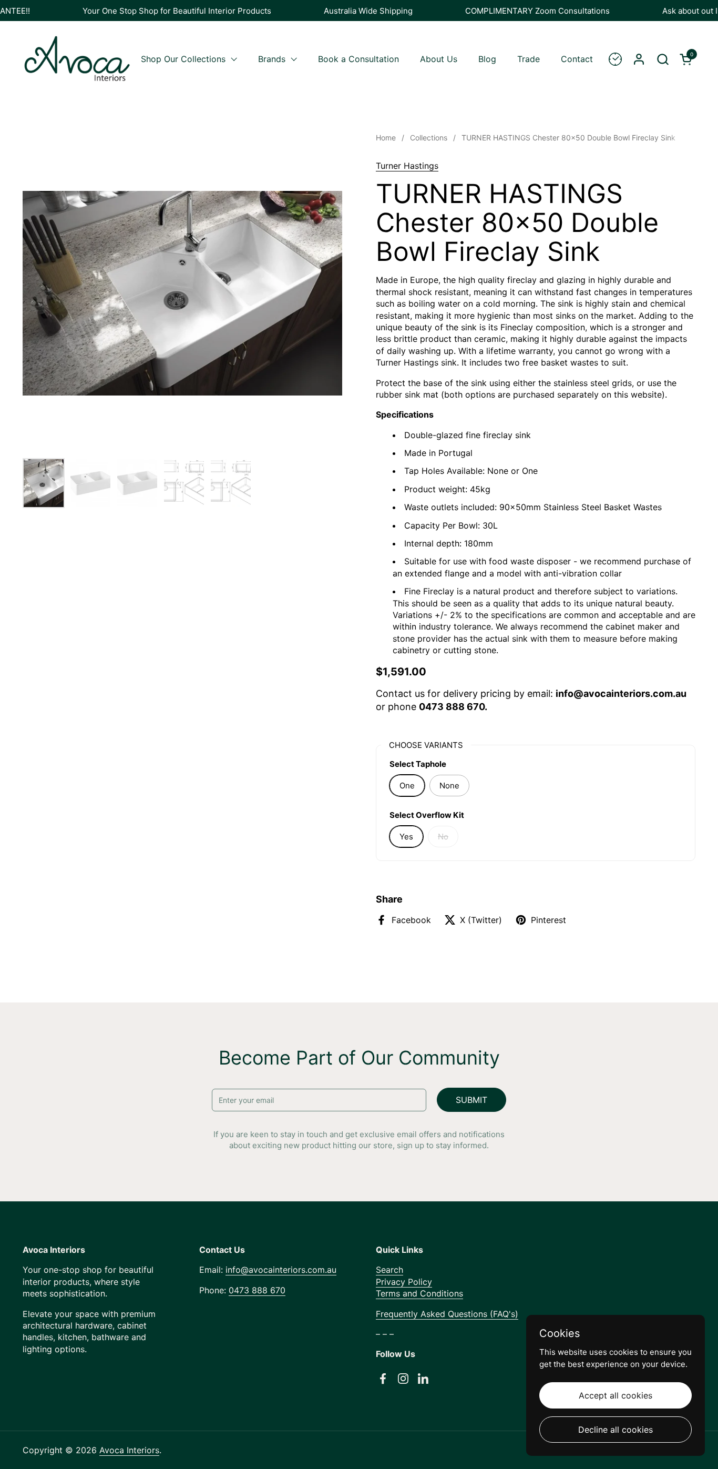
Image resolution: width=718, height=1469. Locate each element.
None (449, 786)
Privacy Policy (404, 1281)
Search (389, 1269)
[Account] (638, 59)
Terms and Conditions (419, 1293)
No (443, 837)
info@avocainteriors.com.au (280, 1269)
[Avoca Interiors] (77, 59)
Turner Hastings (407, 165)
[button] (662, 59)
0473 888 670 (257, 1290)
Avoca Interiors (129, 1450)
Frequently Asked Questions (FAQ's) (447, 1314)
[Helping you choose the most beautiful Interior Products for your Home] (615, 59)
